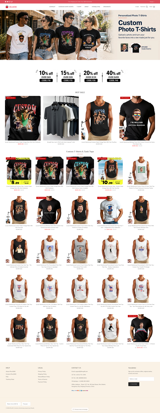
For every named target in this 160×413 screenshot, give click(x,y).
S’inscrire (133, 384)
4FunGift (12, 408)
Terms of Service (42, 379)
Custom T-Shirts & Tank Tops (80, 151)
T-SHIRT (79, 6)
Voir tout (80, 154)
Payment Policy (42, 382)
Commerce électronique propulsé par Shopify (24, 408)
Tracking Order (10, 379)
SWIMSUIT (52, 6)
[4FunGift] (11, 6)
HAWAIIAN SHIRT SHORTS (66, 6)
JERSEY (86, 6)
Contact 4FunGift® (11, 374)
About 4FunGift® (10, 371)
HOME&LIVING (96, 6)
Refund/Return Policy (44, 377)
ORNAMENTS (107, 6)
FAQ (7, 377)
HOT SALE (80, 92)
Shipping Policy (42, 374)
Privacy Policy (42, 371)
